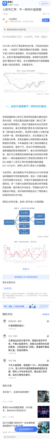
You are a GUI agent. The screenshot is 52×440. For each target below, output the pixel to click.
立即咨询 (44, 306)
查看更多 (45, 314)
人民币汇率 (7, 288)
